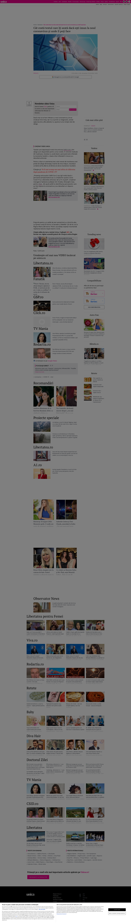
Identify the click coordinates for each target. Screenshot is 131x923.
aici (16, 916)
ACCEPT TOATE (117, 909)
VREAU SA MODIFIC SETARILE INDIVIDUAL (117, 913)
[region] (65, 913)
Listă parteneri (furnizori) (61, 914)
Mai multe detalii (42, 909)
